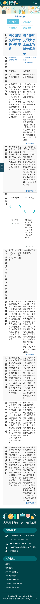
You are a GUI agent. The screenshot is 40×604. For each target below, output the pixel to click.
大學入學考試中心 (11, 572)
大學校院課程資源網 (12, 587)
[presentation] (10, 206)
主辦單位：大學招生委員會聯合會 (22, 535)
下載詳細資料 (30, 143)
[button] (12, 224)
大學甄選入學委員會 (12, 579)
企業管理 (14, 60)
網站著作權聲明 (27, 596)
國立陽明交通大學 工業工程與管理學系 (29, 44)
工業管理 (28, 62)
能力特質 (27, 28)
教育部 (7, 564)
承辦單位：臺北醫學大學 (19, 539)
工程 (26, 57)
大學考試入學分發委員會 (14, 583)
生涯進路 (13, 28)
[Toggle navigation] (35, 3)
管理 (12, 57)
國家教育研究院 (10, 576)
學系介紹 (13, 22)
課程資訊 (27, 22)
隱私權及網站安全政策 (14, 596)
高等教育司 (9, 568)
